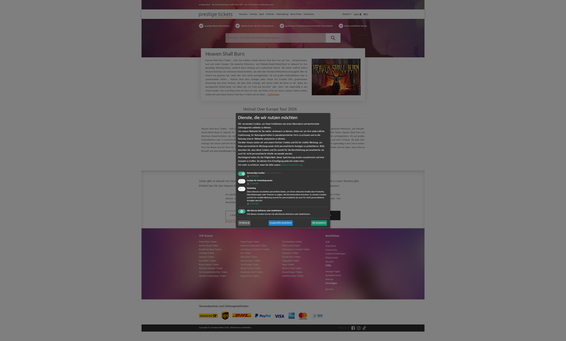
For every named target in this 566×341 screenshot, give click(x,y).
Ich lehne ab (244, 223)
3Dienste (253, 184)
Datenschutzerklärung (291, 165)
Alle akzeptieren (319, 223)
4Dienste (253, 176)
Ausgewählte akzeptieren (281, 223)
